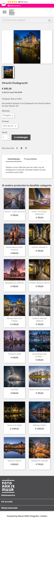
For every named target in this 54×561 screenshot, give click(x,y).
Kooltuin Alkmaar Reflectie (39, 319)
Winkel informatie (9, 508)
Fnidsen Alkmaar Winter (40, 283)
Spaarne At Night (14, 425)
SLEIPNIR (14, 389)
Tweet (21, 148)
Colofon (43, 516)
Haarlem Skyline (14, 460)
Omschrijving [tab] (14, 159)
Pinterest (26, 148)
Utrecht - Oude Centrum (14, 211)
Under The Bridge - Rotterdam (40, 212)
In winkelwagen (21, 137)
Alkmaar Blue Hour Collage (14, 319)
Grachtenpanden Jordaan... (39, 355)
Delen (16, 148)
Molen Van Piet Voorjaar (40, 389)
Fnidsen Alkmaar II (39, 247)
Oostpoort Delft (14, 354)
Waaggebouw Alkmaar (14, 283)
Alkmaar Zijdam (39, 425)
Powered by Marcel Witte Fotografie (23, 516)
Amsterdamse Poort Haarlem (14, 248)
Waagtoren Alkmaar (39, 460)
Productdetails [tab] (30, 159)
